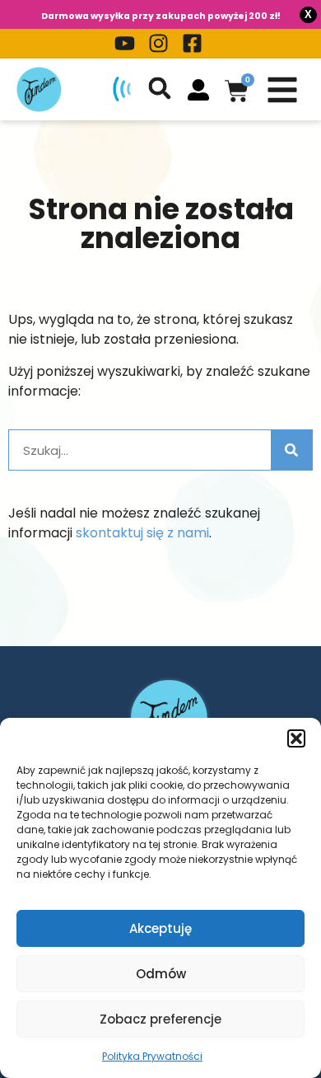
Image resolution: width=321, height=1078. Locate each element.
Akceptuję (160, 928)
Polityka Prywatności (152, 1056)
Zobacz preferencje (160, 1019)
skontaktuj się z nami (142, 532)
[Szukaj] (291, 450)
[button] (296, 738)
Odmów (161, 973)
